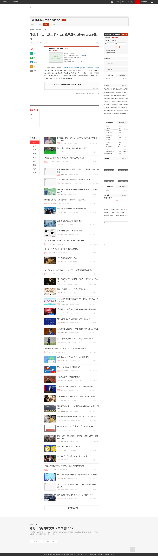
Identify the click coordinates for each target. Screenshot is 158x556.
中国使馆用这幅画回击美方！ (68, 258)
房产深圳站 (95, 88)
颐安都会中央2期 (110, 151)
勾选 (65, 430)
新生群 (65, 234)
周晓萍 (66, 489)
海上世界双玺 (109, 146)
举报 (97, 42)
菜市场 (54, 203)
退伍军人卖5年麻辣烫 (109, 215)
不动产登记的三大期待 (109, 181)
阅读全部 (124, 85)
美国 (62, 370)
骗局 (65, 478)
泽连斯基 (70, 380)
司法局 (49, 244)
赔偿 (66, 174)
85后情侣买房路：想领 (122, 215)
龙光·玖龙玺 (108, 144)
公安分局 (63, 322)
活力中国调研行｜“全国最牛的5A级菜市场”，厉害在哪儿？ (65, 200)
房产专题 (107, 195)
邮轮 (62, 441)
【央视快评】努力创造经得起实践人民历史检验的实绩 (77, 309)
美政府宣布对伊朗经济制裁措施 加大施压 (72, 456)
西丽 (125, 142)
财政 (66, 332)
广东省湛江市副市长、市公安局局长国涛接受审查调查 (64, 466)
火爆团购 (124, 34)
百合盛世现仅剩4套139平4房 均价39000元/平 (115, 95)
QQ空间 (36, 62)
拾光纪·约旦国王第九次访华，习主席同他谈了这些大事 (64, 158)
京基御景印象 (109, 153)
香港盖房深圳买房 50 (121, 212)
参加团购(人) (79, 61)
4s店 (62, 498)
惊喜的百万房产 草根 (109, 212)
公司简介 (68, 554)
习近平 (52, 161)
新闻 (59, 143)
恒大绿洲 (108, 128)
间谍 (65, 261)
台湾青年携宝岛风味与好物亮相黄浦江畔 (72, 208)
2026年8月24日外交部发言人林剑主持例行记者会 (75, 386)
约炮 (62, 478)
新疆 (67, 304)
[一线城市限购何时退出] (123, 173)
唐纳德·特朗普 (68, 183)
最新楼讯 (46, 24)
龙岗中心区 (125, 151)
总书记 (53, 273)
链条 (62, 224)
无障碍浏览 (15, 1)
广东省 (54, 469)
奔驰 (65, 498)
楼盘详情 (66, 61)
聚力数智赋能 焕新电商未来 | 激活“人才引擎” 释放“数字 (77, 416)
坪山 (125, 153)
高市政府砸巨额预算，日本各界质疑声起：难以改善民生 (77, 329)
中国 (62, 261)
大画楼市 (107, 158)
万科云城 (108, 142)
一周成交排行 (122, 122)
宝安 (125, 135)
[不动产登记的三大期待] (109, 173)
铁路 (65, 194)
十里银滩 (108, 149)
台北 (65, 212)
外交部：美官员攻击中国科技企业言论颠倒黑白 (61, 249)
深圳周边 (125, 128)
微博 (35, 66)
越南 (62, 194)
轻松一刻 (70, 152)
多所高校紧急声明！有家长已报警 (69, 231)
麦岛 (67, 322)
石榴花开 (63, 411)
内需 (52, 352)
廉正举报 (107, 554)
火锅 (65, 152)
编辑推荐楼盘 (109, 122)
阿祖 (65, 450)
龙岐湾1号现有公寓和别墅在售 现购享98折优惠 (116, 113)
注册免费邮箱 (144, 1)
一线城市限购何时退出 (123, 181)
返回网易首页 (36, 541)
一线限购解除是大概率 (123, 170)
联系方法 (73, 554)
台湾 (62, 143)
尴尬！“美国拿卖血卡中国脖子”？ (69, 367)
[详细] (117, 200)
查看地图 (84, 55)
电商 (62, 420)
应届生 (62, 489)
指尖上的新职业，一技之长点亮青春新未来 (72, 289)
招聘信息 (78, 554)
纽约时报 (66, 370)
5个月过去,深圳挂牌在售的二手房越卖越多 (66, 84)
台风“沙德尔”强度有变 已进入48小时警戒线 (73, 357)
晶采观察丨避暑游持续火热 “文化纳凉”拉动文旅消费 (76, 396)
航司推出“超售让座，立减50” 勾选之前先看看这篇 (75, 426)
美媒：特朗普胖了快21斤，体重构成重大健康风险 (75, 339)
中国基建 (63, 304)
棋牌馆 (62, 174)
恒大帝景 (108, 139)
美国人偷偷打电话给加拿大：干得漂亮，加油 (73, 180)
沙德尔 (62, 360)
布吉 (125, 130)
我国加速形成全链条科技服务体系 (69, 221)
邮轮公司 (66, 441)
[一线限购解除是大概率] (123, 162)
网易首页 (5, 1)
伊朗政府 (66, 459)
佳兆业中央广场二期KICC (57, 48)
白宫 (69, 342)
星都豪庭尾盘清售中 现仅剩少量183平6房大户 (115, 92)
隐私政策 (87, 554)
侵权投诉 (112, 554)
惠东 (125, 149)
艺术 (62, 292)
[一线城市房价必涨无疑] (109, 162)
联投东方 (108, 137)
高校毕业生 (66, 420)
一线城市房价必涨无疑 (109, 170)
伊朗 (62, 459)
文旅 (62, 400)
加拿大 (62, 183)
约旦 (49, 161)
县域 (49, 352)
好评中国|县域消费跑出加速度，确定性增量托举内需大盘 (65, 348)
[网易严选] (123, 2)
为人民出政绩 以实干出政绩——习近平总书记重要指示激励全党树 (68, 270)
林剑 (62, 390)
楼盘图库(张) (72, 61)
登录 (137, 1)
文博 (65, 400)
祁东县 (53, 244)
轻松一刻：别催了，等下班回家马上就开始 (72, 148)
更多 (35, 70)
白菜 (62, 152)
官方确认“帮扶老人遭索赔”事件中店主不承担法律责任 (64, 240)
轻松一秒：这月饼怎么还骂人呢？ (69, 446)
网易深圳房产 (39, 29)
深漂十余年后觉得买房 (109, 209)
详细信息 (40, 24)
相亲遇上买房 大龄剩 (121, 209)
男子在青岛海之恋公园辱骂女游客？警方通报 (73, 319)
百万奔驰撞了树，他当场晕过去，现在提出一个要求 (76, 495)
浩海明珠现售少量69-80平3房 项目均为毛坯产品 (116, 98)
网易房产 (44, 42)
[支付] (128, 2)
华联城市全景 (109, 135)
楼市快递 (107, 85)
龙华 (125, 144)
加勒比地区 (54, 252)
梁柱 (65, 292)
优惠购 (83, 68)
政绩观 (66, 313)
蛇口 (125, 146)
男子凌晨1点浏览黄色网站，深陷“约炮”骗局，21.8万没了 (78, 475)
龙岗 (125, 132)
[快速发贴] (31, 49)
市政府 (62, 332)
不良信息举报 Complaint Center (97, 554)
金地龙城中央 (109, 132)
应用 (10, 1)
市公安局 (50, 469)
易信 (35, 53)
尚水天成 (108, 130)
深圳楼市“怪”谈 (108, 198)
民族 (67, 411)
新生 (62, 234)
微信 (35, 57)
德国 (65, 284)
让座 (62, 430)
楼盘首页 (33, 24)
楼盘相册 (90, 68)
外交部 (49, 252)
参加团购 (53, 24)
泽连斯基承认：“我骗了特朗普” (68, 377)
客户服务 (83, 554)
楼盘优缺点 (107, 58)
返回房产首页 (50, 541)
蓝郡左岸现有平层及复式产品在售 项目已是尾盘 (116, 104)
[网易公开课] (117, 2)
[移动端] (112, 2)
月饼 (62, 450)
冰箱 (65, 143)
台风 (66, 360)
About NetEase (61, 554)
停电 (62, 284)
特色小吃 (50, 203)
